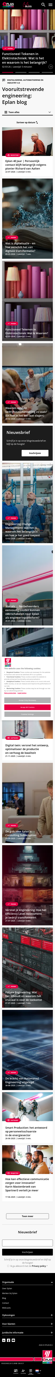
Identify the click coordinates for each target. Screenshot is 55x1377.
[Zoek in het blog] (43, 4)
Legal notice (21, 693)
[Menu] (50, 4)
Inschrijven (35, 453)
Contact (5, 1303)
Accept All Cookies (27, 707)
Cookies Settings (27, 714)
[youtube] (13, 1340)
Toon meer (27, 1216)
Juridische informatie (27, 1333)
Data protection (10, 693)
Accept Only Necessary (27, 700)
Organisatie (27, 1283)
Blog (4, 1298)
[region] (27, 688)
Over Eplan (7, 1288)
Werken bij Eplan (9, 1293)
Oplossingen (27, 1315)
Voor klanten (27, 1324)
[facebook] (8, 1340)
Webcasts (6, 1308)
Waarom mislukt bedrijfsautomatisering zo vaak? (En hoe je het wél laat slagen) (27, 58)
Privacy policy (39, 1266)
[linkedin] (3, 1340)
